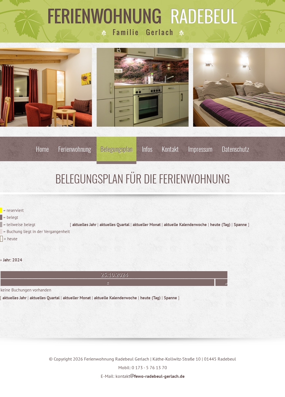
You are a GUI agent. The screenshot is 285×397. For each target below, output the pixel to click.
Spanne (240, 224)
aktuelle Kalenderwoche (185, 224)
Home (42, 149)
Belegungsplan (116, 149)
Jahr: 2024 (12, 260)
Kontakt (170, 149)
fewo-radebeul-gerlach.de (159, 376)
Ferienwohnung (74, 149)
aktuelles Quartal (114, 224)
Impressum (200, 149)
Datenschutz (235, 149)
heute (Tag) (220, 224)
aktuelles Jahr (84, 224)
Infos (147, 149)
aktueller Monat (147, 224)
